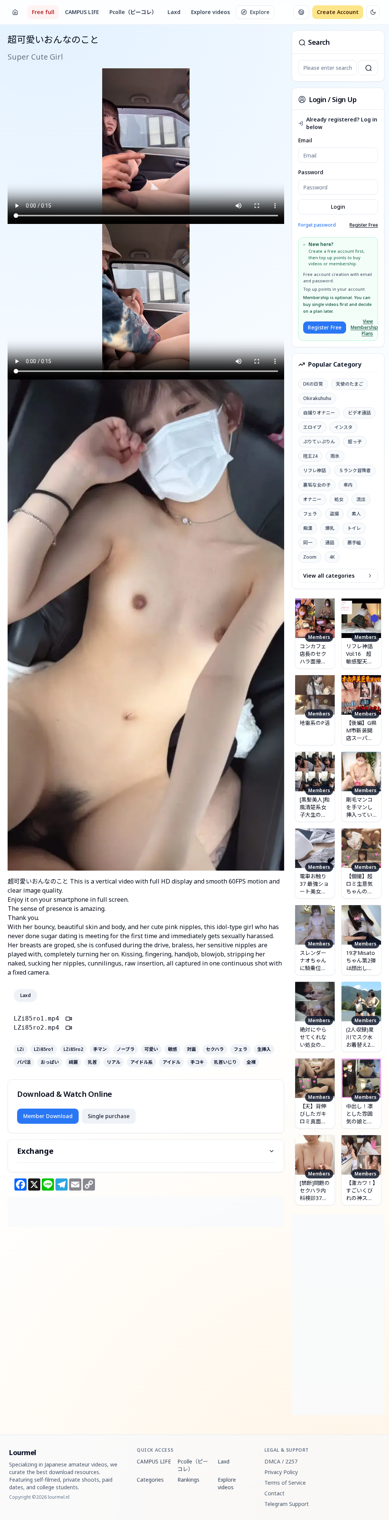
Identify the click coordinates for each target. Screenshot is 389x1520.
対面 (191, 1049)
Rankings (188, 1479)
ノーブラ (125, 1049)
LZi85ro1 (44, 1049)
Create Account (338, 12)
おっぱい (50, 1062)
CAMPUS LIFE (82, 12)
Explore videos (210, 12)
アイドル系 (141, 1062)
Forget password (317, 225)
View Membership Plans (362, 327)
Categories (150, 1479)
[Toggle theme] (373, 12)
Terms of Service (285, 1482)
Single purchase (109, 1116)
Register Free (363, 225)
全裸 (251, 1062)
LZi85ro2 (73, 1049)
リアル (113, 1062)
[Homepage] (15, 12)
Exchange (35, 1151)
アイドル (171, 1062)
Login (338, 206)
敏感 (172, 1049)
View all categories (328, 575)
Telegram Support (286, 1503)
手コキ (197, 1062)
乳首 (92, 1062)
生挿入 (264, 1049)
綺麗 (73, 1062)
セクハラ (215, 1049)
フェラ (240, 1049)
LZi (20, 1049)
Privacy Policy (281, 1472)
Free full (43, 12)
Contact (274, 1493)
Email (305, 140)
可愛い (151, 1049)
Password (310, 172)
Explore (259, 12)
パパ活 (24, 1062)
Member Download (48, 1116)
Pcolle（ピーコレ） (133, 12)
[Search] (368, 67)
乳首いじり (225, 1062)
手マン (100, 1049)
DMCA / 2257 (280, 1461)
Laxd (174, 12)
